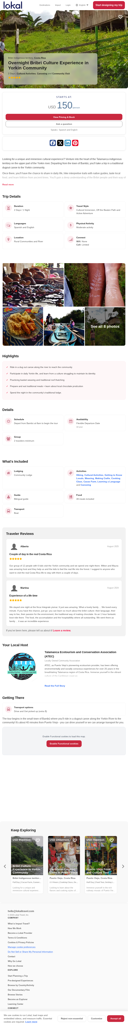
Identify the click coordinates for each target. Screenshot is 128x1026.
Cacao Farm (90, 481)
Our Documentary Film (19, 990)
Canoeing (42, 73)
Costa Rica (40, 58)
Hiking (79, 475)
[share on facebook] (53, 143)
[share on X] (60, 143)
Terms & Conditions (17, 938)
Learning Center (15, 1004)
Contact (11, 956)
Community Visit (61, 73)
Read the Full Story (55, 686)
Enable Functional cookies (64, 743)
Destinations (44, 5)
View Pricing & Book (64, 117)
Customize (96, 1018)
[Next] (123, 866)
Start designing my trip (109, 5)
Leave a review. (62, 630)
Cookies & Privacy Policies (21, 942)
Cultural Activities (26, 73)
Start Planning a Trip (18, 976)
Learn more (31, 1022)
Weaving (89, 478)
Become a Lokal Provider (20, 933)
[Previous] (5, 866)
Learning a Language (108, 481)
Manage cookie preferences (21, 947)
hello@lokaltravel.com (21, 911)
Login (68, 5)
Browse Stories (15, 994)
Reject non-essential (72, 1018)
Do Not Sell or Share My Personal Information (30, 951)
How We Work (14, 928)
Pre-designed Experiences (20, 980)
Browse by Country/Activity (21, 985)
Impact (58, 5)
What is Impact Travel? (19, 923)
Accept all (115, 1018)
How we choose (15, 966)
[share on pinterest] (75, 143)
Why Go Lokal (14, 961)
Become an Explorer (17, 999)
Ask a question (64, 124)
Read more (8, 184)
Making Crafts (102, 478)
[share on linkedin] (68, 143)
